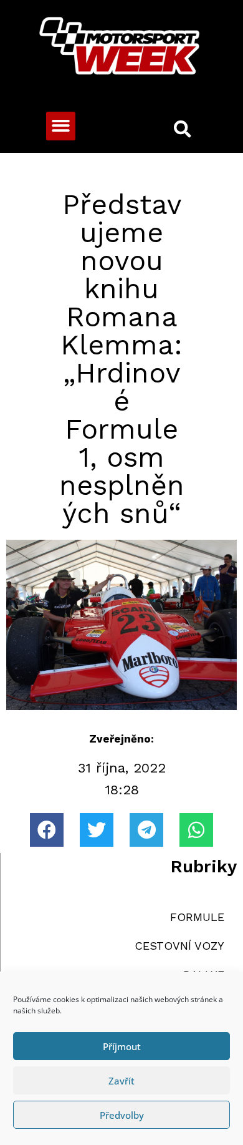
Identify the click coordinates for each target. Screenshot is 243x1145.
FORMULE (197, 916)
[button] (60, 126)
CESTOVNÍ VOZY (179, 945)
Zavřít (121, 1080)
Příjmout (122, 1046)
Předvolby (122, 1115)
